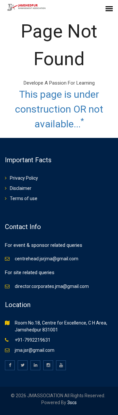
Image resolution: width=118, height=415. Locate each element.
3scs (71, 402)
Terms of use (23, 198)
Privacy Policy (24, 178)
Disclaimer (20, 188)
